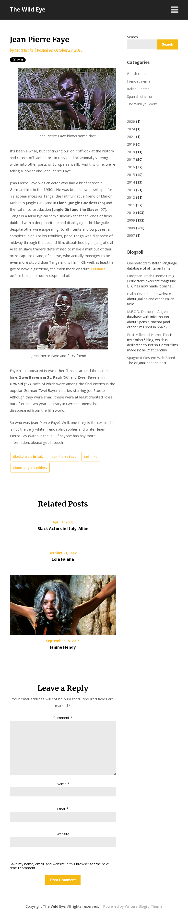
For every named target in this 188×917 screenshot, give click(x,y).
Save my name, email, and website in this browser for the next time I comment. (59, 866)
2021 (131, 136)
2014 (131, 182)
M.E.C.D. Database (141, 311)
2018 (131, 151)
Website (63, 834)
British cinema (138, 73)
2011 (131, 205)
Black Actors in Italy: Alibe (62, 528)
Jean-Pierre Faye (63, 456)
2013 (131, 189)
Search (132, 37)
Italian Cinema (138, 89)
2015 (131, 174)
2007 (131, 235)
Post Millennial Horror (144, 334)
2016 (131, 167)
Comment (62, 717)
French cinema (138, 81)
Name (63, 783)
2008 (131, 227)
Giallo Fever (136, 293)
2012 (131, 197)
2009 (131, 220)
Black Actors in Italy (28, 456)
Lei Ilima (98, 268)
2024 (131, 129)
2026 (131, 121)
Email (63, 808)
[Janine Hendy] (63, 603)
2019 (131, 144)
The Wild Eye (28, 9)
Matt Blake (24, 50)
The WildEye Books (142, 104)
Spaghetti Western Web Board (151, 357)
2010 (131, 212)
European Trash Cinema (146, 275)
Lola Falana (63, 559)
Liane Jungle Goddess (30, 467)
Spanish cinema (139, 96)
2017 (131, 159)
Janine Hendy (63, 647)
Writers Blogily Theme (144, 906)
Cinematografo (139, 263)
